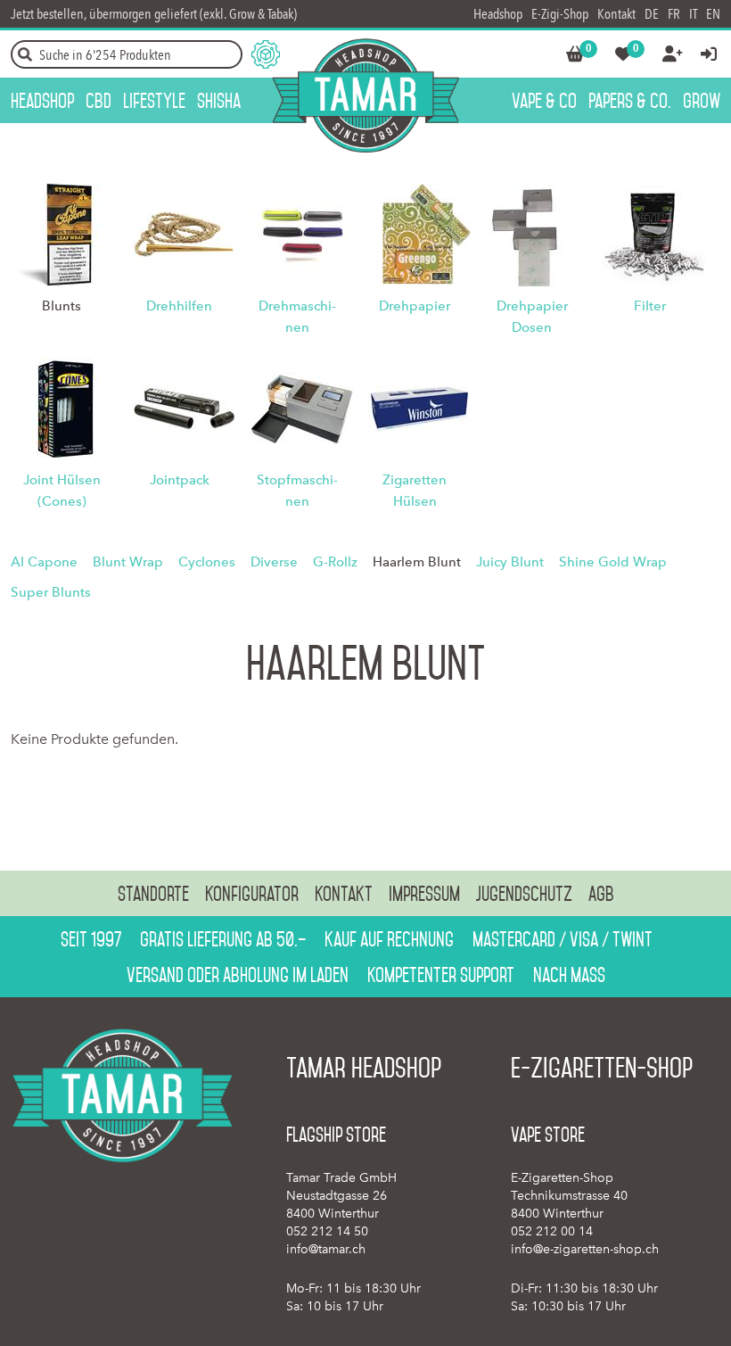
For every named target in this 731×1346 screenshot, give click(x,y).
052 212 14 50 (327, 1231)
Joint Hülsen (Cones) (62, 490)
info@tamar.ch (326, 1249)
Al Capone (44, 562)
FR (674, 13)
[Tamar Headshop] (365, 95)
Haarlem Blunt (417, 562)
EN (713, 13)
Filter (650, 306)
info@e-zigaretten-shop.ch (585, 1249)
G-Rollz (335, 562)
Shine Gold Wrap (613, 562)
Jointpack (179, 480)
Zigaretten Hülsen (414, 490)
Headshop (497, 13)
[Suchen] (25, 54)
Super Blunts (51, 592)
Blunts (61, 306)
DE (652, 13)
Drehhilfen (179, 306)
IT (693, 13)
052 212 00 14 (552, 1231)
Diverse (274, 562)
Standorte (153, 893)
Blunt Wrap (128, 562)
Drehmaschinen (297, 316)
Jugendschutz (524, 893)
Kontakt (616, 13)
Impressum (424, 893)
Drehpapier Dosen (532, 316)
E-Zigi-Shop (559, 13)
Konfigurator (252, 893)
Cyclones (206, 562)
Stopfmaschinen (297, 490)
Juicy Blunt (510, 562)
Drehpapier (414, 306)
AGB (601, 893)
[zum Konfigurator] (265, 54)
